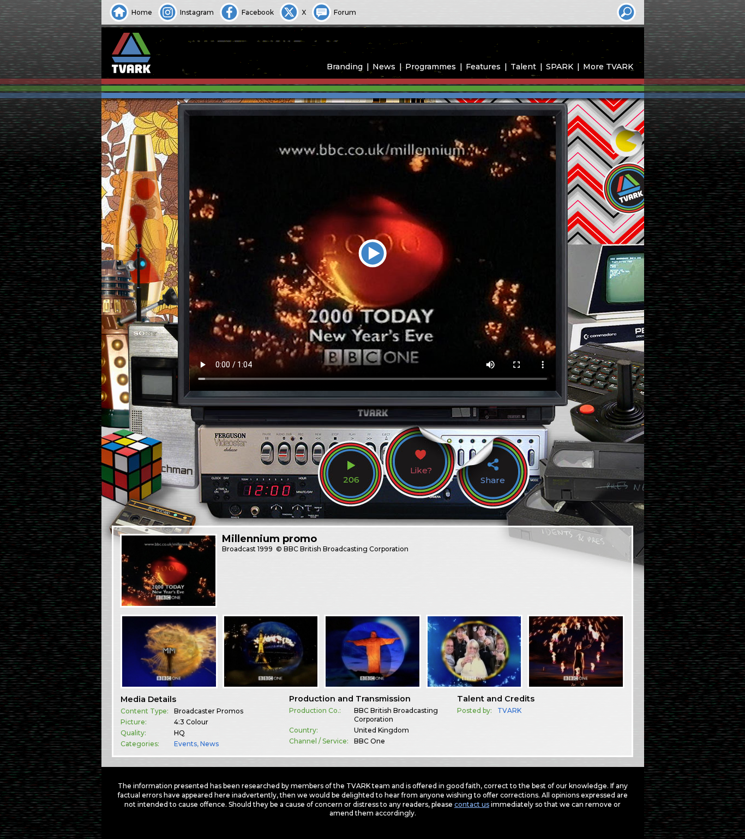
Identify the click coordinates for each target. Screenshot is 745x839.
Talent (523, 67)
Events (185, 744)
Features (483, 67)
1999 (265, 549)
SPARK (559, 67)
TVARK (509, 710)
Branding (345, 67)
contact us (471, 804)
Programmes (430, 67)
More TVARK (608, 67)
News (383, 67)
